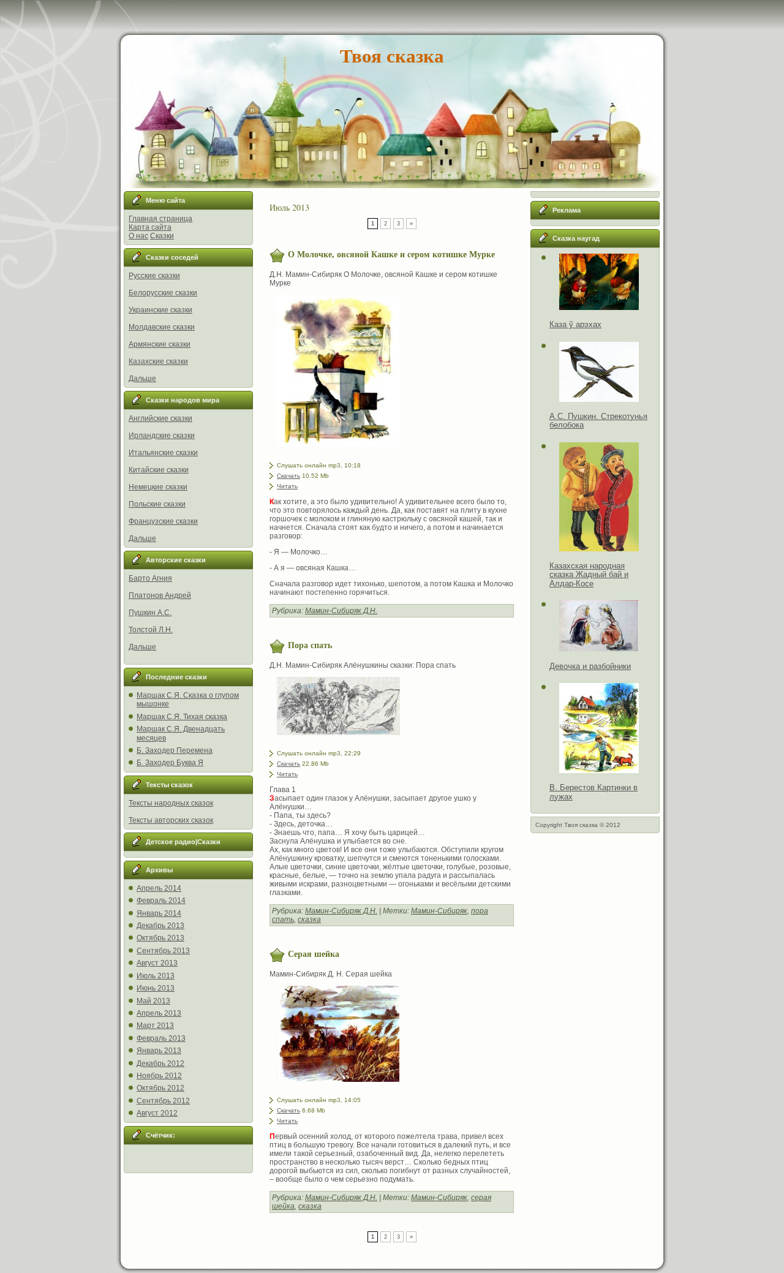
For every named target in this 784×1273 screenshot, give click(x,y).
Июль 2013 (156, 976)
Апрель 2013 (159, 1013)
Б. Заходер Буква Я (170, 762)
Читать (287, 486)
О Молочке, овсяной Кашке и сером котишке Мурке (391, 253)
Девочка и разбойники (590, 666)
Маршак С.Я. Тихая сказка (182, 716)
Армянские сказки (159, 344)
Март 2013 (155, 1025)
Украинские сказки (160, 310)
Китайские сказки (159, 470)
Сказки (162, 236)
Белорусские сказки (163, 293)
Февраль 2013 (161, 1038)
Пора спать (310, 644)
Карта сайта (150, 227)
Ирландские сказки (162, 435)
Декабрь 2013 (160, 925)
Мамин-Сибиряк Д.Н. (341, 610)
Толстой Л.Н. (151, 629)
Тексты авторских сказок (171, 820)
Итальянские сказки (163, 452)
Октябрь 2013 (160, 938)
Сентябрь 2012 (163, 1101)
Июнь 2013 (156, 988)
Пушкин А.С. (150, 612)
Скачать (288, 475)
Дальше (142, 378)
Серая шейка (313, 953)
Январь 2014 (159, 913)
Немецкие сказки (158, 487)
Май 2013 (153, 1001)
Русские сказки (154, 275)
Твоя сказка (392, 55)
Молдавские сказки (162, 327)
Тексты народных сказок (171, 803)
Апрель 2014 (159, 888)
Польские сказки (157, 504)
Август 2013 (157, 963)
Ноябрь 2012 (159, 1075)
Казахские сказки (158, 361)
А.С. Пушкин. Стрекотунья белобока (598, 420)
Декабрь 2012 (160, 1063)
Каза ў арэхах (575, 324)
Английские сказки (160, 418)
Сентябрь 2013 (163, 950)
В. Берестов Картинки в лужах (593, 792)
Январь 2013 (159, 1050)
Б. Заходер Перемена (175, 750)
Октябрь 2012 (160, 1088)
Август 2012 (157, 1113)
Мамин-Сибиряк (439, 911)
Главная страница (160, 218)
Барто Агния (150, 578)
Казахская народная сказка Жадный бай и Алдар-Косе (588, 574)
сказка (309, 919)
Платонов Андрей (160, 595)
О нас (138, 236)
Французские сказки (163, 521)
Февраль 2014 (161, 900)
